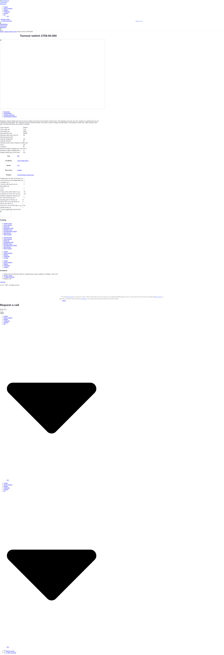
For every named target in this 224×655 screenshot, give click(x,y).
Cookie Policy (4, 288)
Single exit (6, 226)
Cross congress (8, 225)
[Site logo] (5, 4)
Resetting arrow (8, 230)
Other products (8, 234)
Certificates (7, 256)
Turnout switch (12, 31)
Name (2, 309)
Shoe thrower (7, 233)
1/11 (18, 165)
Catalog (6, 31)
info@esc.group (5, 19)
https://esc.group (69, 296)
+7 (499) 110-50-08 (6, 21)
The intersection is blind (10, 231)
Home (2, 31)
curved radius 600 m (23, 160)
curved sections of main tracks (25, 175)
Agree (64, 300)
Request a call (139, 21)
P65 (18, 156)
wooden (19, 170)
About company (8, 253)
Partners (6, 254)
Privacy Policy (4, 291)
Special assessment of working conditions (11, 295)
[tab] (52, 112)
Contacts (6, 258)
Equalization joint (8, 228)
